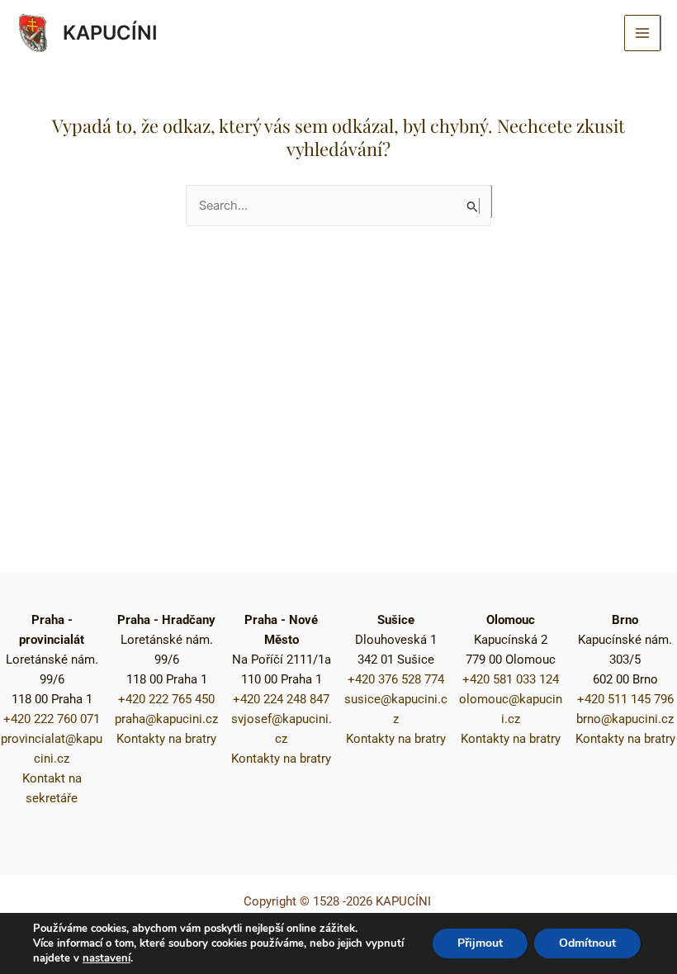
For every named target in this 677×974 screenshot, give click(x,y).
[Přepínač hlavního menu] (642, 33)
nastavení (106, 958)
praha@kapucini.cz (166, 719)
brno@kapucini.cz (625, 719)
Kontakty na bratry (166, 738)
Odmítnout (587, 943)
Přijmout (480, 943)
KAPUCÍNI (110, 33)
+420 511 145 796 (625, 699)
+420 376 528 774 (396, 679)
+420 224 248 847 (281, 699)
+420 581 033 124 (510, 679)
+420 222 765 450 (166, 699)
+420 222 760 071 (51, 719)
